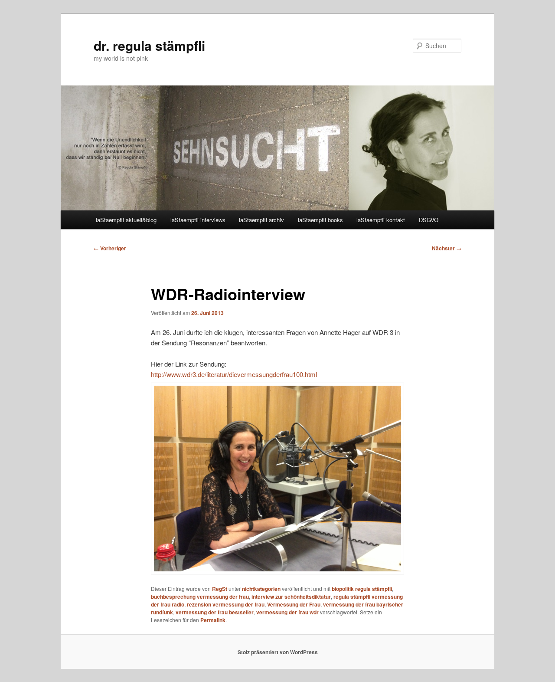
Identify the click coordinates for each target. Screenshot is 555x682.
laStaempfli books (320, 220)
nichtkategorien (261, 589)
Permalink (212, 620)
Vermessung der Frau (293, 604)
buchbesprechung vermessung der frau (200, 596)
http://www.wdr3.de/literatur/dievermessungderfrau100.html (234, 374)
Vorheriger (110, 248)
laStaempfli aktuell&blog (126, 220)
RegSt (219, 589)
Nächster (446, 248)
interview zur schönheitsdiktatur (291, 596)
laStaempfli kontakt (380, 220)
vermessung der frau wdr (287, 612)
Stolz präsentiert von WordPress (278, 652)
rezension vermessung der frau (225, 604)
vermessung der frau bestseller (215, 612)
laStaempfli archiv (261, 220)
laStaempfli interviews (197, 220)
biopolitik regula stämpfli (362, 589)
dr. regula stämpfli (149, 45)
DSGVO (428, 220)
